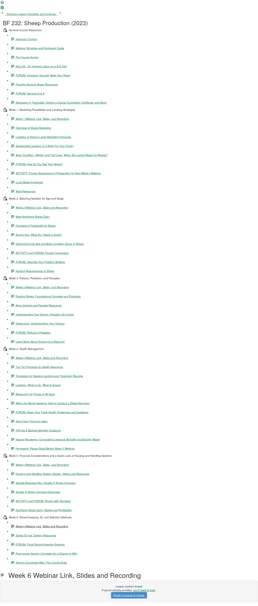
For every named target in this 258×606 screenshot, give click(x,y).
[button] (2, 3)
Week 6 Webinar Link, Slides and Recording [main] (73, 575)
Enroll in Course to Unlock (129, 595)
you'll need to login (144, 590)
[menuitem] (2, 9)
